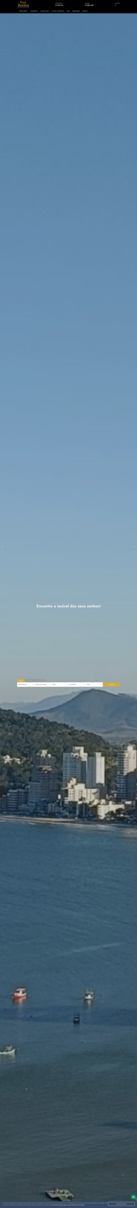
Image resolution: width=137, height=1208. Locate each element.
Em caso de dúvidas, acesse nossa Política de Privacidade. (68, 1205)
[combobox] (25, 684)
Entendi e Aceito (121, 1204)
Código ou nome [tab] (39, 681)
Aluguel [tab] (29, 681)
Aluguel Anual (44, 11)
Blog (68, 11)
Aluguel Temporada (58, 11)
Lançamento (34, 11)
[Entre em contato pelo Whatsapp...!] (133, 1197)
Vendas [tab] (21, 681)
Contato (85, 11)
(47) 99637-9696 (89, 5)
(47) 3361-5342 (59, 5)
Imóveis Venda (23, 11)
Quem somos (76, 11)
